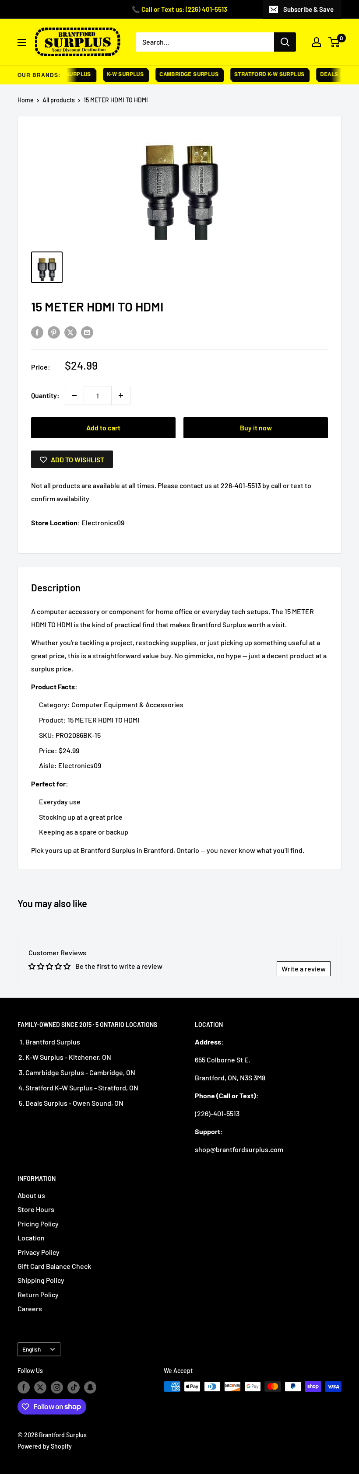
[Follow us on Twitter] (40, 1387)
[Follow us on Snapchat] (90, 1387)
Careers (30, 1308)
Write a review (304, 968)
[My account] (316, 42)
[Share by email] (87, 332)
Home (26, 100)
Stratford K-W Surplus (262, 74)
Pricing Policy (38, 1223)
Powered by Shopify (45, 1446)
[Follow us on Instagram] (57, 1387)
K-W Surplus (117, 74)
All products (58, 100)
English (31, 1349)
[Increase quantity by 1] (121, 395)
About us (31, 1195)
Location (31, 1237)
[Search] (285, 42)
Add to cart (103, 427)
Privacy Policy (39, 1252)
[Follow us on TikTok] (73, 1387)
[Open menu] (22, 42)
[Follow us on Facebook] (24, 1387)
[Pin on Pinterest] (54, 332)
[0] (334, 42)
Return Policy (38, 1294)
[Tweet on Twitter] (70, 332)
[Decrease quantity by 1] (74, 395)
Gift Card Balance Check (54, 1266)
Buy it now (256, 427)
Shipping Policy (41, 1280)
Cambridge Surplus (181, 74)
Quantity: (45, 395)
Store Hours (36, 1209)
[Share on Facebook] (37, 332)
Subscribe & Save (308, 9)
